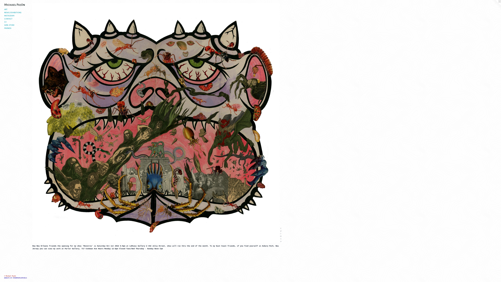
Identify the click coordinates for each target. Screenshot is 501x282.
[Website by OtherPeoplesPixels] (496, 5)
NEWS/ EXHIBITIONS (12, 12)
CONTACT (8, 19)
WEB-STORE (9, 25)
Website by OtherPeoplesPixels (15, 278)
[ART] (155, 123)
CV (5, 22)
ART (5, 9)
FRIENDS (7, 28)
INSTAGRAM (9, 16)
